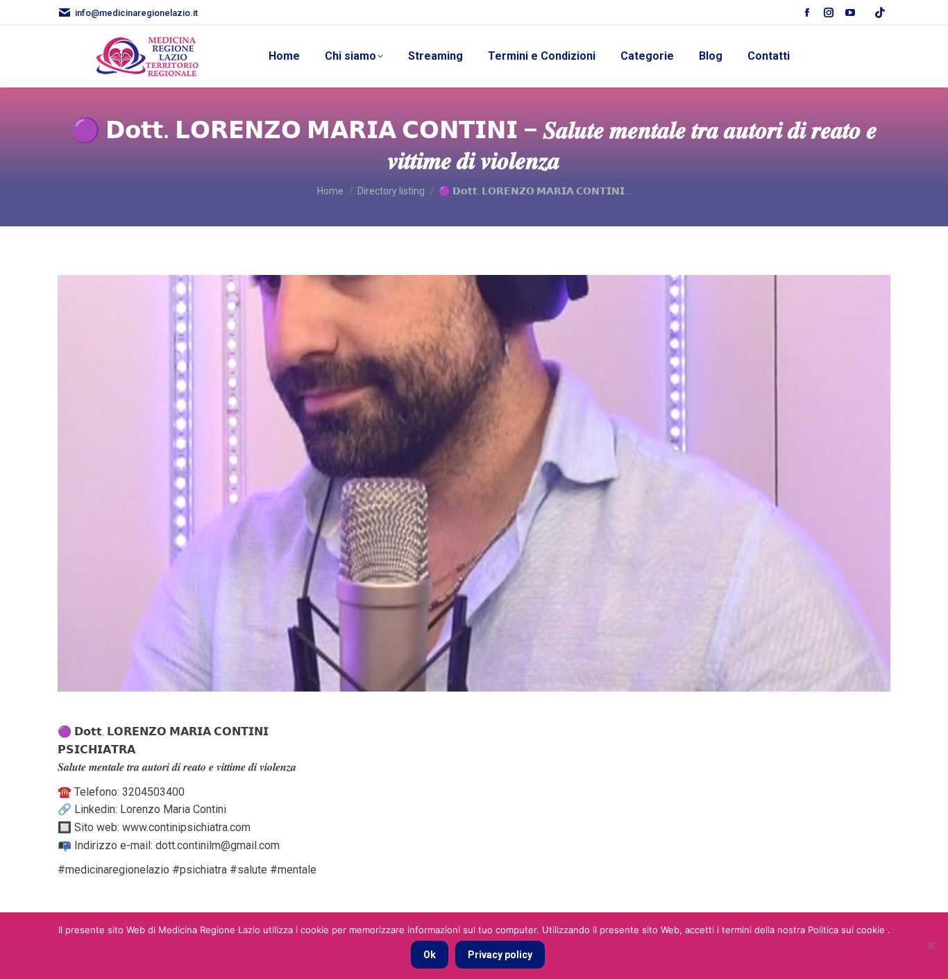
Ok (429, 954)
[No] (931, 946)
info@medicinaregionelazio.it (136, 13)
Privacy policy (500, 954)
